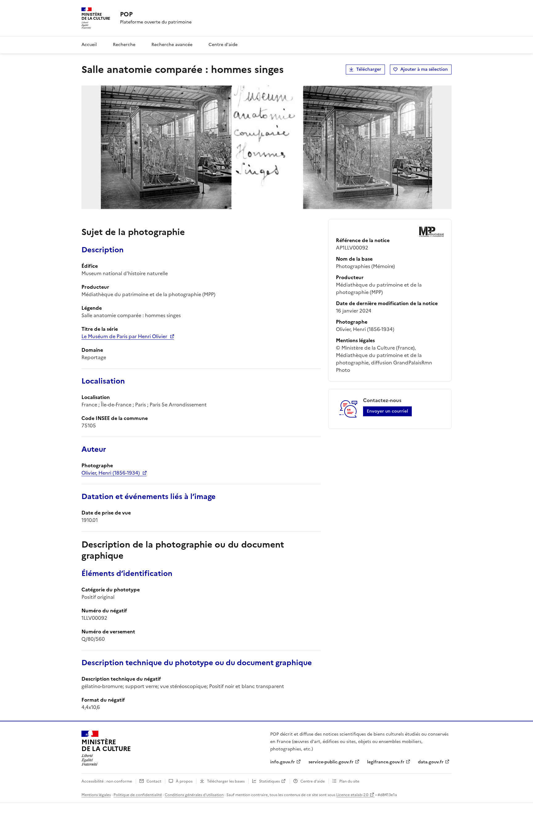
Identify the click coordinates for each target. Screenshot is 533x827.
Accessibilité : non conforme (106, 781)
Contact (154, 781)
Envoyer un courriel (387, 411)
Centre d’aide (312, 781)
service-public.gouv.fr (330, 762)
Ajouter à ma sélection (424, 69)
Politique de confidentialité (138, 795)
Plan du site (349, 781)
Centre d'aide (223, 44)
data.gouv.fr (431, 762)
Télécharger (368, 69)
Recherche (124, 44)
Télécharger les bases (226, 781)
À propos (184, 781)
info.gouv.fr (282, 762)
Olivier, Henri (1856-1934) (110, 472)
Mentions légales (96, 795)
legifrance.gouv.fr (385, 762)
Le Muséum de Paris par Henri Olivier (124, 336)
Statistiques (269, 781)
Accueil (89, 44)
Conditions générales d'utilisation (194, 795)
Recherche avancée (171, 44)
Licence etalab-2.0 (352, 795)
